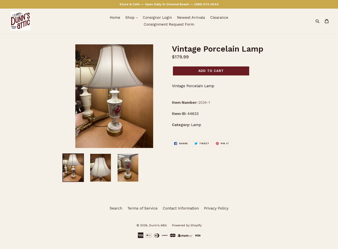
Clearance (219, 17)
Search (116, 208)
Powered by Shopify (187, 225)
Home (115, 17)
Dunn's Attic (158, 225)
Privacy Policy (216, 208)
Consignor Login (157, 17)
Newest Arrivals (191, 17)
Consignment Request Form (169, 24)
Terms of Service (142, 208)
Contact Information (181, 208)
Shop (130, 17)
